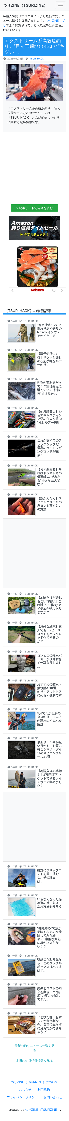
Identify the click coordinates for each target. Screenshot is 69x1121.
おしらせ (25, 1089)
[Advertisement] (34, 169)
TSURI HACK (37, 58)
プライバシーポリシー (22, 1097)
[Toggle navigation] (60, 5)
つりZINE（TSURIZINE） (42, 1109)
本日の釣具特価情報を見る (34, 1060)
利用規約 (44, 1089)
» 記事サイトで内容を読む (34, 208)
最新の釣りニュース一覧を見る (34, 1048)
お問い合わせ (53, 1097)
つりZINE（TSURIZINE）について (34, 1082)
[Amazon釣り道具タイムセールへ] (34, 227)
